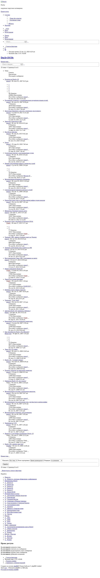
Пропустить (5, 11)
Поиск (7, 35)
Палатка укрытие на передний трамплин (18, 370)
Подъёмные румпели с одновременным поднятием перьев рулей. (26, 100)
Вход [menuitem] (6, 30)
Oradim (8, 446)
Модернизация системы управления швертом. (20, 391)
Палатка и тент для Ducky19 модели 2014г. (19, 221)
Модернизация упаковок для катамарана (18, 412)
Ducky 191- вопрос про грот (14, 444)
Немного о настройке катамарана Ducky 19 (19, 433)
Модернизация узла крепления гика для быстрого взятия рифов (26, 402)
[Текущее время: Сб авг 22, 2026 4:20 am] (5, 50)
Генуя (6, 142)
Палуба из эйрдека (11, 132)
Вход (6, 37)
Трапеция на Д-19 (11, 423)
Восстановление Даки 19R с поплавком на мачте (21, 258)
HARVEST (27, 286)
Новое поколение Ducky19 (13, 269)
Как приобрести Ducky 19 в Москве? (17, 332)
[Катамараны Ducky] (4, 1)
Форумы (7, 25)
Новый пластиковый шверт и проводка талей (20, 163)
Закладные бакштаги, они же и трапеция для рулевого (23, 111)
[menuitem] (15, 18)
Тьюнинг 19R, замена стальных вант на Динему (21, 237)
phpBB (16, 566)
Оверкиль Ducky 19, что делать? (15, 381)
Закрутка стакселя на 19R (13, 121)
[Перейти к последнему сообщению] (28, 97)
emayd (8, 81)
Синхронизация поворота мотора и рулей (18, 190)
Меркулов (8, 333)
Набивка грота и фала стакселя (15, 290)
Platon (7, 312)
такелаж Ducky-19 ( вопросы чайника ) (18, 311)
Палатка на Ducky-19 (12, 79)
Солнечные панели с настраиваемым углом (19, 153)
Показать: (5, 460)
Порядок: (47, 460)
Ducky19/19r (7, 57)
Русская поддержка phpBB (9, 569)
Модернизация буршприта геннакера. (17, 179)
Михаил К (26, 176)
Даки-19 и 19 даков (11, 349)
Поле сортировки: (24, 460)
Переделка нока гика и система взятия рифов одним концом (25, 200)
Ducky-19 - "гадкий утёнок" (14, 360)
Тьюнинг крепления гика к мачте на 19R (18, 248)
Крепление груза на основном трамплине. (19, 321)
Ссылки (7, 15)
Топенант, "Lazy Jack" (12, 300)
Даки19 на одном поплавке (14, 279)
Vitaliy (8, 223)
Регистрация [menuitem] (9, 32)
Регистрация (9, 39)
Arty (5, 568)
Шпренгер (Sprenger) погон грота (16, 211)
